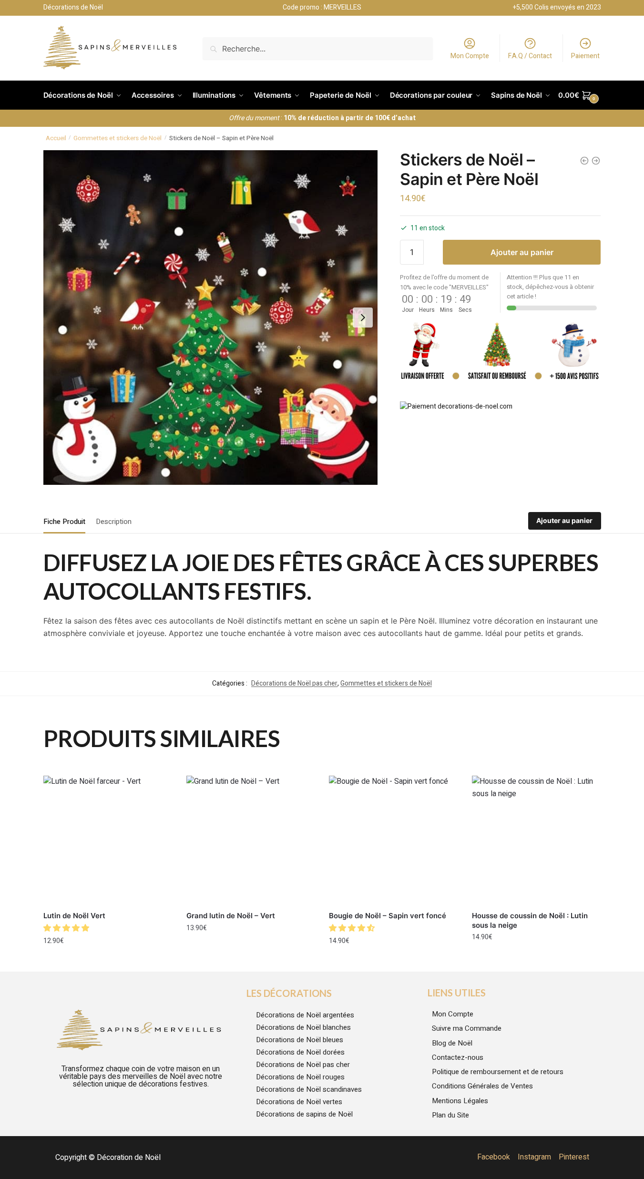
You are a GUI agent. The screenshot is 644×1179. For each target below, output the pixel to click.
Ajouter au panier (522, 252)
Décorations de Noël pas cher (294, 683)
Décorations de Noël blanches (303, 1027)
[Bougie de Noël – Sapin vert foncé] (393, 840)
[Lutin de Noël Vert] (107, 840)
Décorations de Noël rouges (300, 1077)
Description (114, 521)
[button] (67, 928)
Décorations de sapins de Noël (304, 1114)
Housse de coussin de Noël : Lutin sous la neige (530, 920)
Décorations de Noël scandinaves (309, 1089)
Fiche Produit (64, 521)
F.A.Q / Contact (530, 56)
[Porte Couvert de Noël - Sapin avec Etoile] (596, 160)
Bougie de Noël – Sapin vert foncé (387, 915)
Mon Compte (469, 56)
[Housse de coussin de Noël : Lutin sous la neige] (536, 840)
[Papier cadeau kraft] (584, 160)
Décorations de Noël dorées (300, 1052)
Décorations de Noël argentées (305, 1015)
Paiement (585, 56)
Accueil (56, 138)
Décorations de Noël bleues (299, 1040)
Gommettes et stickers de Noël (117, 138)
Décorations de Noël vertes (299, 1102)
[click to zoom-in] (210, 317)
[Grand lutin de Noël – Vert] (250, 840)
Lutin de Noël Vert (74, 915)
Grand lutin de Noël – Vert (230, 915)
